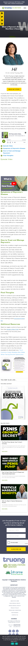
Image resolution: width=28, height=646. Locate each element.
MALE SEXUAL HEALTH (14, 603)
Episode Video (8, 146)
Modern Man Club (13, 329)
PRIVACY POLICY (15, 607)
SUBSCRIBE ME (16, 549)
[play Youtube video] (14, 183)
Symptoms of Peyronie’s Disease (14, 148)
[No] (26, 640)
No (16, 643)
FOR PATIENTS (14, 612)
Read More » (5, 451)
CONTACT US (15, 614)
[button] (24, 8)
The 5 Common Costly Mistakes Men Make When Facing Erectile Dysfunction (13, 352)
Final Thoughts (8, 155)
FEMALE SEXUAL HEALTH (15, 605)
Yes (12, 643)
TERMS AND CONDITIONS (15, 610)
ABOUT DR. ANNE (15, 601)
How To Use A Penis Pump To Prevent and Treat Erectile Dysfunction (13, 473)
